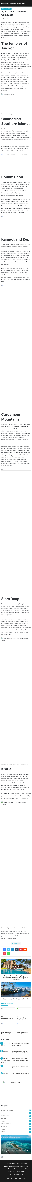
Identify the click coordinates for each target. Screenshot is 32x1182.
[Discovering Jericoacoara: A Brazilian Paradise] (24, 1011)
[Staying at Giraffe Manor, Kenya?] (8, 1027)
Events (4, 1131)
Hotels (4, 1118)
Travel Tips (5, 1126)
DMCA (15, 1171)
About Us (10, 1168)
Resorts (4, 1121)
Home (5, 1168)
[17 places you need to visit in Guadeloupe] (8, 1011)
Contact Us (17, 1168)
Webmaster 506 (24, 1166)
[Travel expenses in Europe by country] (24, 1027)
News (3, 1129)
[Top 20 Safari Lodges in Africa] (6, 1076)
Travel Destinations (6, 8)
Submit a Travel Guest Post (16, 1174)
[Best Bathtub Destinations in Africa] (6, 1068)
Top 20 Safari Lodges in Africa (20, 1073)
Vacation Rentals (7, 1123)
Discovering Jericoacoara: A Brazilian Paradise (22, 1018)
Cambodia (16, 944)
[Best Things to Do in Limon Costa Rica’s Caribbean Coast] (6, 1061)
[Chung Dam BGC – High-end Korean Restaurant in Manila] (6, 1053)
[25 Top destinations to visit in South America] (6, 1046)
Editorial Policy (21, 1171)
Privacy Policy (24, 1168)
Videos (4, 1113)
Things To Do (6, 1115)
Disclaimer (9, 1171)
